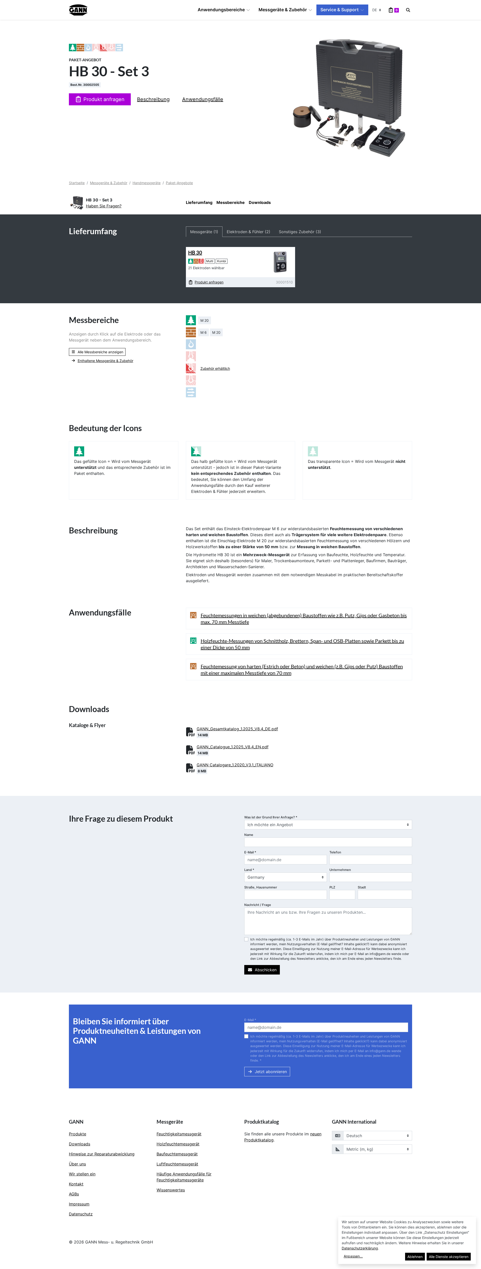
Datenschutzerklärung (360, 1248)
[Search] (408, 10)
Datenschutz (81, 1213)
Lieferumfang (199, 202)
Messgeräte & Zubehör (108, 183)
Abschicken (266, 969)
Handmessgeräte (147, 183)
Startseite (77, 183)
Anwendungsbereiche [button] (221, 9)
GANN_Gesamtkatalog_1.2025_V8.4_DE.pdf (237, 728)
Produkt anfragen (104, 99)
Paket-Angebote (179, 183)
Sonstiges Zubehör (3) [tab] (300, 231)
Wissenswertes (171, 1189)
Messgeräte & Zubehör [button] (283, 9)
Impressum (79, 1203)
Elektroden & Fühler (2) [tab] (248, 231)
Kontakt (76, 1183)
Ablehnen (415, 1256)
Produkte (77, 1133)
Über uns (77, 1163)
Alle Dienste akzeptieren (448, 1256)
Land (249, 870)
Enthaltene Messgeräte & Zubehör (105, 361)
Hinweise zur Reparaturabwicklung (102, 1153)
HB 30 (195, 252)
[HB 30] (280, 261)
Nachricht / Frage (257, 905)
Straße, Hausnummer (260, 887)
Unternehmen (340, 870)
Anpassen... (353, 1256)
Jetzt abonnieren (271, 1071)
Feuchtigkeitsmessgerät (179, 1133)
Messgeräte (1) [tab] (204, 231)
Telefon (335, 852)
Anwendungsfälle (202, 99)
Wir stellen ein (82, 1173)
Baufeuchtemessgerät (177, 1153)
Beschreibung (153, 99)
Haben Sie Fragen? (104, 205)
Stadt (362, 887)
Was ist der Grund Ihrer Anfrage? (270, 817)
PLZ (332, 887)
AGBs (74, 1193)
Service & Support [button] (339, 9)
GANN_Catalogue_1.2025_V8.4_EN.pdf (233, 746)
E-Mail (250, 852)
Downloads (260, 202)
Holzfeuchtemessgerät (178, 1143)
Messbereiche (230, 202)
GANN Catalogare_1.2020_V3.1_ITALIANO (235, 764)
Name (248, 835)
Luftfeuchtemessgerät (177, 1163)
